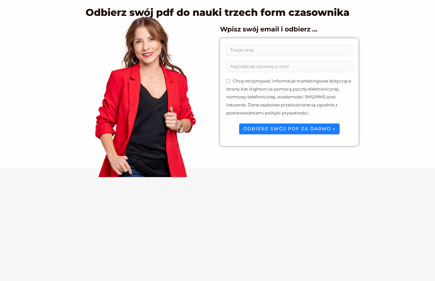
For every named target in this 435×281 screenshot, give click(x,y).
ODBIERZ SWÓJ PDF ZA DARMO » (289, 129)
